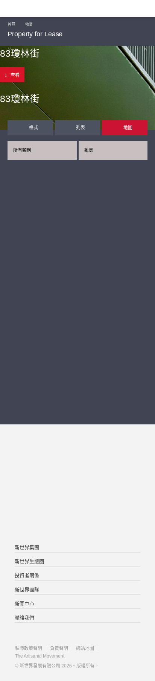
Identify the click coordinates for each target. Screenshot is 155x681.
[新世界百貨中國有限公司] (77, 515)
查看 (15, 75)
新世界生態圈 (29, 561)
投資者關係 (27, 575)
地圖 (127, 127)
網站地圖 (85, 648)
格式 (33, 127)
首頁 (11, 24)
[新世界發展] (43, 8)
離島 (88, 150)
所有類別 (22, 150)
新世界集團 (27, 547)
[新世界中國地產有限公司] (77, 484)
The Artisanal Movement (39, 656)
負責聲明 (59, 648)
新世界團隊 (27, 590)
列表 (80, 127)
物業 (29, 24)
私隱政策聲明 (28, 648)
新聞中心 (24, 604)
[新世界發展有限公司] (77, 454)
